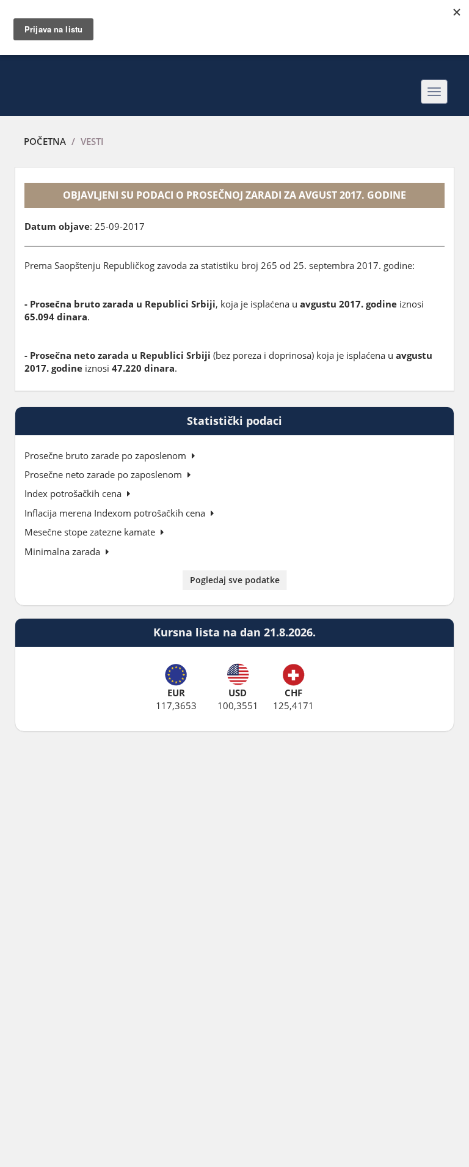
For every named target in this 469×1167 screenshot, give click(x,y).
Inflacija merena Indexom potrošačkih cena (116, 513)
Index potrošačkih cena (74, 493)
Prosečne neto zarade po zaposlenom (104, 474)
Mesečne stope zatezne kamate (91, 532)
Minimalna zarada (63, 551)
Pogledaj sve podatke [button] (235, 580)
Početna (45, 141)
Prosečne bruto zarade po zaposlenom (106, 455)
